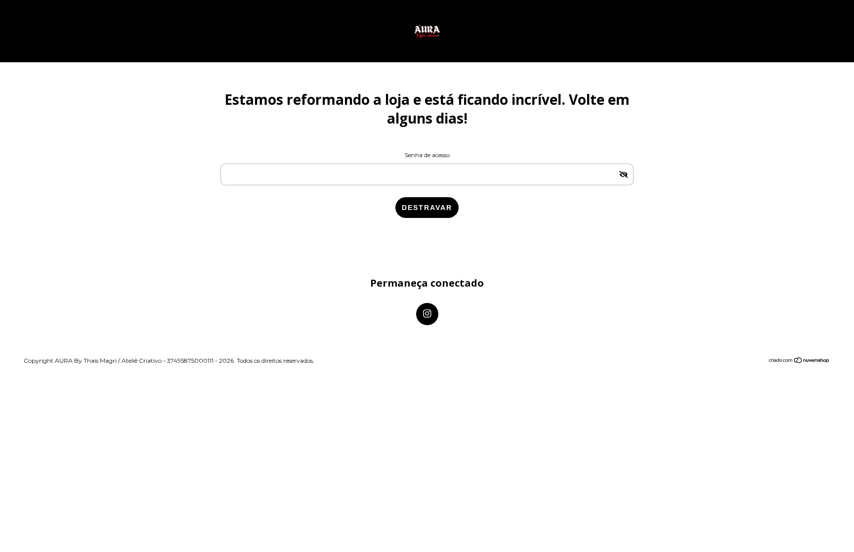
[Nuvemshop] (799, 361)
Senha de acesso (427, 155)
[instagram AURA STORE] (427, 314)
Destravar (427, 208)
